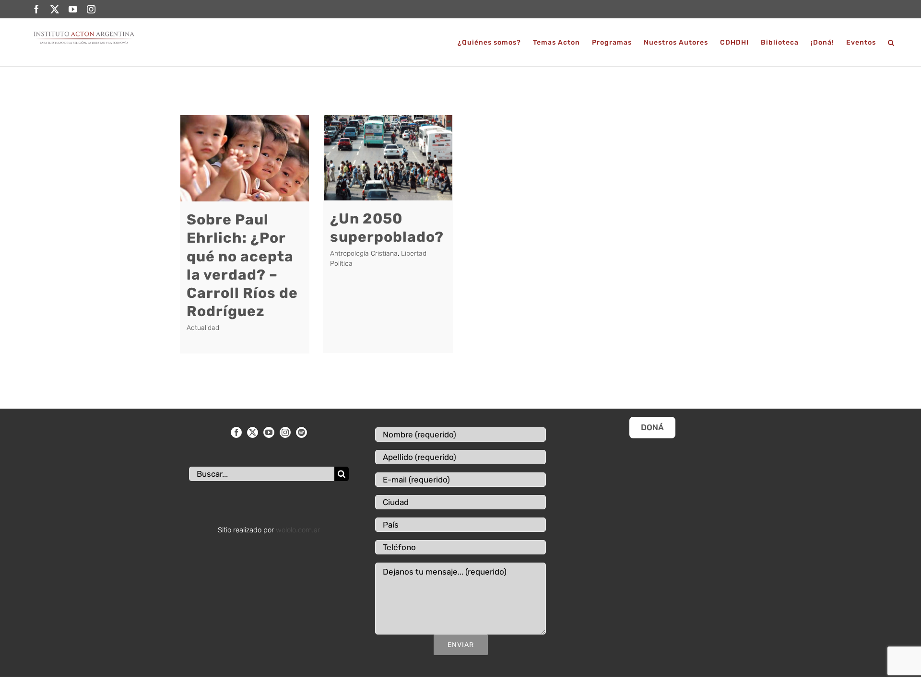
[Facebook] (236, 432)
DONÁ (652, 427)
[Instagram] (285, 432)
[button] (891, 42)
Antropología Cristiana (364, 253)
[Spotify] (301, 432)
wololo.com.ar (298, 530)
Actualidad (203, 328)
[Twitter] (252, 432)
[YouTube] (268, 432)
